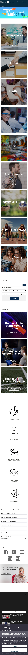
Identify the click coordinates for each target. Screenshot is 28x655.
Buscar (14, 298)
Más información (10, 643)
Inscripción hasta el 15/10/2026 (14, 333)
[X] (14, 552)
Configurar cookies (14, 651)
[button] (8, 290)
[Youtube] (22, 552)
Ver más (14, 45)
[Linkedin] (10, 558)
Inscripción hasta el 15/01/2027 (14, 389)
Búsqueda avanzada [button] (8, 287)
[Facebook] (6, 552)
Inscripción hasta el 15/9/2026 (14, 361)
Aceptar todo (14, 646)
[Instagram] (18, 558)
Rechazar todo (14, 648)
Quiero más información (6, 573)
